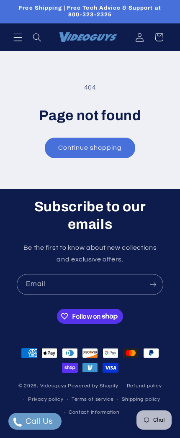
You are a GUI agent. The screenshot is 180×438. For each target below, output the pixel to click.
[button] (17, 37)
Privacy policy (45, 399)
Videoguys (53, 386)
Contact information (94, 412)
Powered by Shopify (93, 386)
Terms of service (93, 399)
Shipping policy (141, 399)
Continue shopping (90, 147)
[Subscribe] (153, 284)
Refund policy (144, 386)
